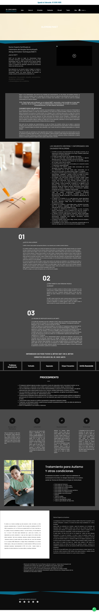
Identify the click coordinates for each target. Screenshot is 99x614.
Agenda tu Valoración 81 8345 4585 (49, 2)
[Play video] (74, 56)
